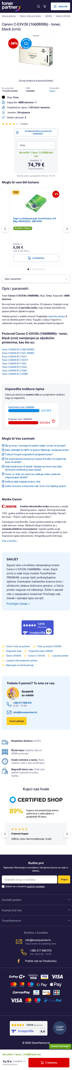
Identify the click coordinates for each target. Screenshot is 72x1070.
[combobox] (36, 145)
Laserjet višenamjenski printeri (21, 660)
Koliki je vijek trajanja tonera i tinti (22, 481)
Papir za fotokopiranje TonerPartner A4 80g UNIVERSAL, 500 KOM (34, 220)
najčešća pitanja (56, 316)
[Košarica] (44, 6)
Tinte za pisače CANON (49, 646)
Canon (52, 91)
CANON (48, 16)
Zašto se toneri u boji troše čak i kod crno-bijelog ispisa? (35, 486)
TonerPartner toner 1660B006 (21, 407)
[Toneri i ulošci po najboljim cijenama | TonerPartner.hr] (11, 6)
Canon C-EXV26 (63, 16)
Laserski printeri (60, 655)
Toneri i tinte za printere (30, 16)
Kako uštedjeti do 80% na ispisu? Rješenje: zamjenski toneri (37, 450)
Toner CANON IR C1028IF (15, 374)
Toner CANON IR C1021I (14, 356)
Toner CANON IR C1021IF (15, 360)
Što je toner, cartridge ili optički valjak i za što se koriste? (35, 445)
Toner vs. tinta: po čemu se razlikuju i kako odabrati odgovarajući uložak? (32, 476)
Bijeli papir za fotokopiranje (20, 665)
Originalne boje (13, 651)
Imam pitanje (16, 721)
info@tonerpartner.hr (25, 712)
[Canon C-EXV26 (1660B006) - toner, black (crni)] (36, 74)
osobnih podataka (35, 886)
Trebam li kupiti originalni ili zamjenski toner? (29, 454)
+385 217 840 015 (22, 702)
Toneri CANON (13, 655)
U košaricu (51, 1062)
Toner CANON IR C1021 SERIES (18, 353)
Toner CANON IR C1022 (14, 363)
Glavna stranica (9, 16)
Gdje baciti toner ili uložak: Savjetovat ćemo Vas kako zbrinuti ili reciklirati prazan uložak (33, 468)
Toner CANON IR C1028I (14, 370)
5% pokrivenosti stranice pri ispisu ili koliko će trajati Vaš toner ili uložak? (35, 460)
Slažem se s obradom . (25, 886)
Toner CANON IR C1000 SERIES (18, 349)
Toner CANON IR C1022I (14, 367)
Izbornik (62, 6)
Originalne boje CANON (41, 651)
